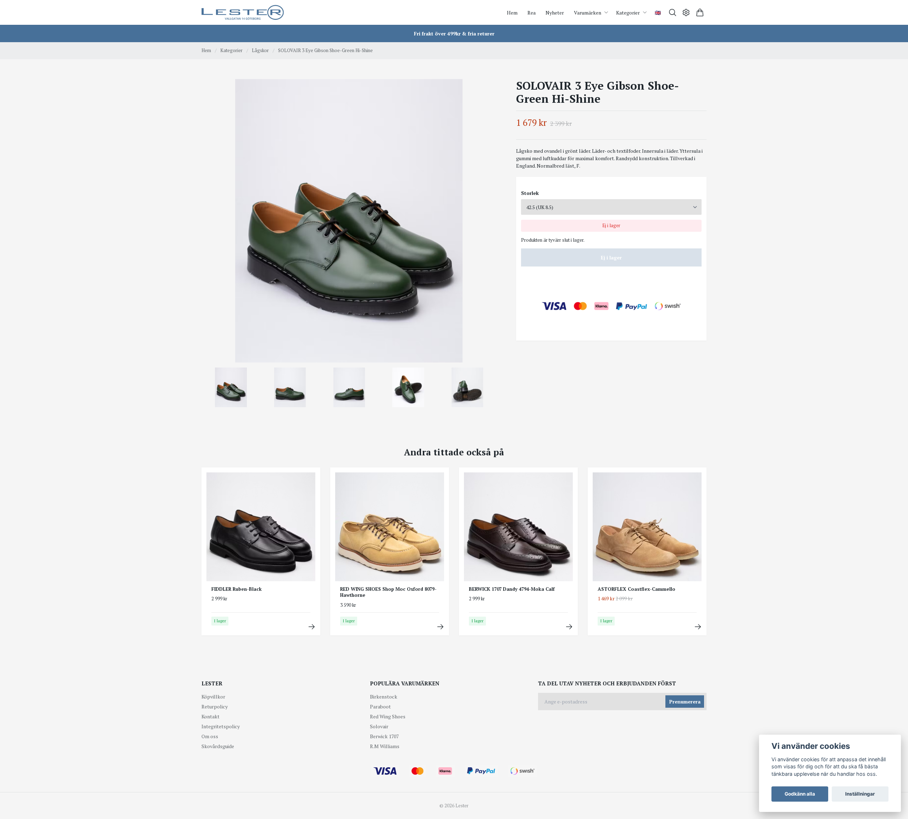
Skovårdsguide (217, 746)
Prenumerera (685, 701)
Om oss (209, 736)
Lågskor (260, 50)
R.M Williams (384, 746)
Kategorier (231, 50)
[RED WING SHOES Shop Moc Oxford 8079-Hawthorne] (440, 626)
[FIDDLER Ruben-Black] (311, 626)
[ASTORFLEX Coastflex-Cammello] (698, 626)
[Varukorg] (700, 12)
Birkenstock (383, 696)
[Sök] (673, 12)
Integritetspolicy (220, 726)
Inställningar (860, 794)
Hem (206, 50)
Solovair (379, 726)
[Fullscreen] (348, 221)
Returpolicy (214, 706)
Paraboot (380, 706)
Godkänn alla (800, 794)
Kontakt (210, 716)
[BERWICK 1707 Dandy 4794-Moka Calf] (569, 626)
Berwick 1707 (384, 736)
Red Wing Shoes (387, 716)
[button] (485, 223)
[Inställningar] (686, 12)
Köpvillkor (213, 696)
